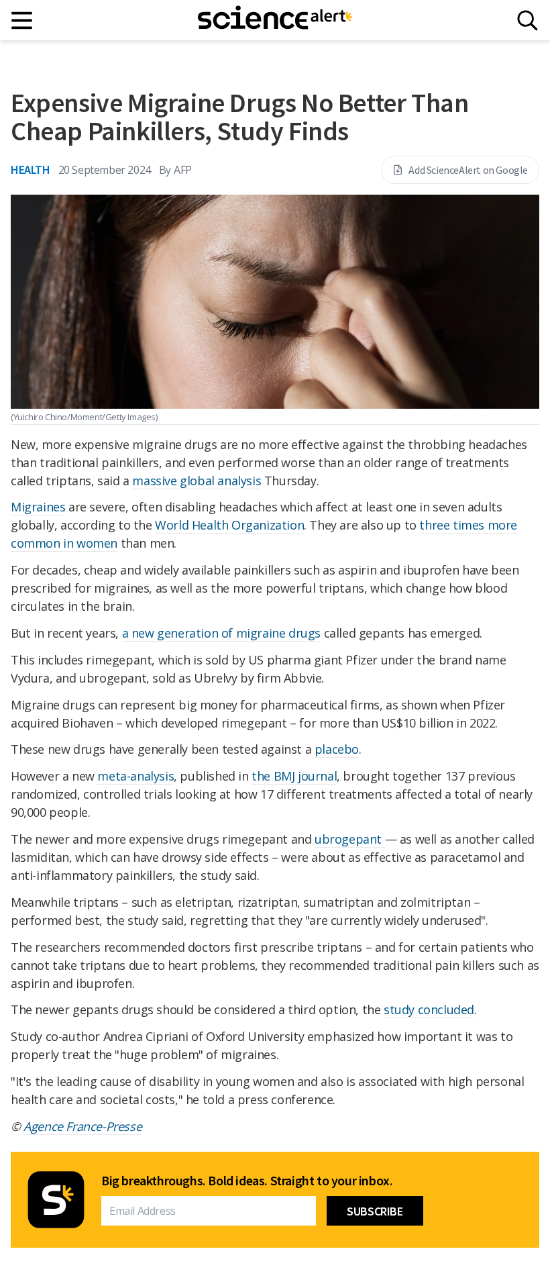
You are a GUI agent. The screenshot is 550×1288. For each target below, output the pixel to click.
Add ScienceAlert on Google (468, 170)
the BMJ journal (294, 776)
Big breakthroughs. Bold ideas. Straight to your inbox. (246, 1180)
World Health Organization (229, 525)
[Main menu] (22, 20)
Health (30, 169)
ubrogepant (350, 839)
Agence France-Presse (82, 1126)
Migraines (38, 507)
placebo (337, 749)
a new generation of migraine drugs (221, 633)
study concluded (429, 1009)
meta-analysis (135, 776)
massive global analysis (196, 481)
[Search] (527, 20)
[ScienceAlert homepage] (275, 20)
